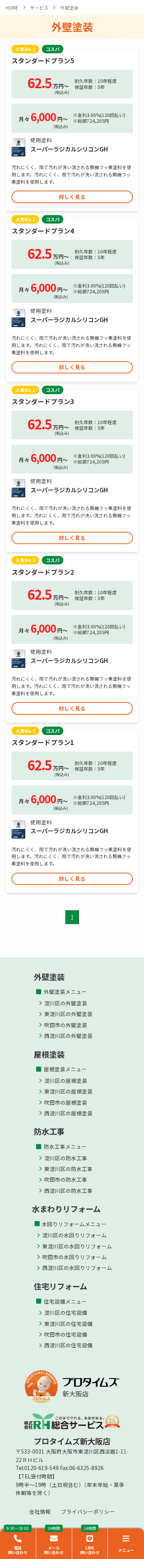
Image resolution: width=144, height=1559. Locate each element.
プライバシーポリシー (88, 1511)
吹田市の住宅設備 (65, 1334)
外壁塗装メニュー (65, 991)
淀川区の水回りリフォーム (74, 1235)
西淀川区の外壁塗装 (68, 1035)
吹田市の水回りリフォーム (74, 1257)
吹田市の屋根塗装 (65, 1102)
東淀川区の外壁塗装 (68, 1014)
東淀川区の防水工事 (68, 1169)
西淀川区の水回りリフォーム (77, 1267)
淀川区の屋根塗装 (65, 1080)
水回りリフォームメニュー (74, 1224)
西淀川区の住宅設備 (68, 1345)
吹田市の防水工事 (65, 1179)
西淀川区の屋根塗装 (68, 1113)
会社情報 (40, 1511)
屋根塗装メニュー (65, 1069)
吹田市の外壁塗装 (65, 1025)
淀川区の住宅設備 (65, 1312)
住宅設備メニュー (65, 1301)
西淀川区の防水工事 (68, 1190)
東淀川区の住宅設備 (68, 1323)
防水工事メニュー (65, 1146)
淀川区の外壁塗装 (65, 1003)
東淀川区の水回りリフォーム (77, 1246)
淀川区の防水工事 (65, 1158)
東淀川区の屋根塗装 (68, 1091)
